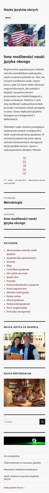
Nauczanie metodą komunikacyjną (20, 469)
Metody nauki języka (18, 292)
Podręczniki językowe (18, 304)
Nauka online (14, 296)
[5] (24, 173)
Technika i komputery (18, 311)
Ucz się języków (11, 456)
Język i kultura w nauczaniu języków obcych (21, 478)
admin (10, 180)
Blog (9, 265)
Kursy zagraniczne (17, 288)
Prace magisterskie (17, 307)
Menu (8, 17)
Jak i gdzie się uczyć (17, 273)
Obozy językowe (15, 300)
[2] (24, 161)
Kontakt (11, 281)
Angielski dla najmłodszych (21, 258)
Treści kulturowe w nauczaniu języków (22, 462)
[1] (24, 157)
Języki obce (13, 277)
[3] (24, 165)
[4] (24, 169)
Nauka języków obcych (21, 9)
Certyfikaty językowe (18, 269)
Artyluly (11, 261)
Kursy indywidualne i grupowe (23, 284)
